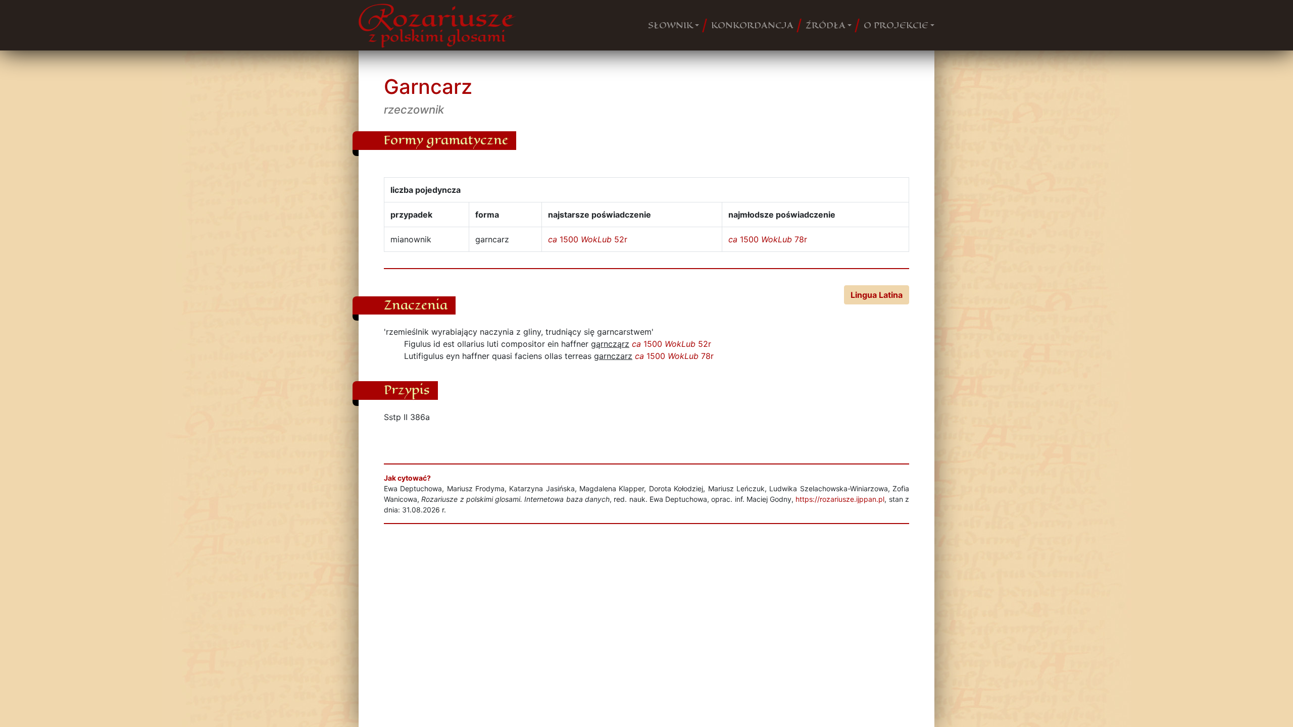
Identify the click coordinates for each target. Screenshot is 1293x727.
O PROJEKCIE (896, 25)
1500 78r (767, 239)
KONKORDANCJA (752, 25)
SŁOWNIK (670, 25)
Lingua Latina (877, 295)
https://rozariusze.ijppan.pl (839, 499)
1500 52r (587, 239)
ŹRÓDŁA (826, 25)
